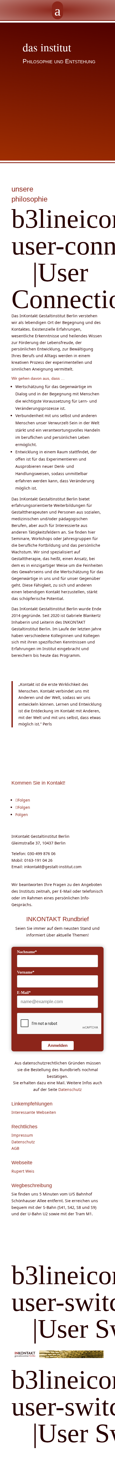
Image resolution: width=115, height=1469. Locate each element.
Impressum (22, 1135)
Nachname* (27, 952)
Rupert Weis (22, 1171)
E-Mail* (24, 993)
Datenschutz (70, 1089)
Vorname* (25, 972)
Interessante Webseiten (33, 1112)
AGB (15, 1148)
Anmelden (58, 1045)
